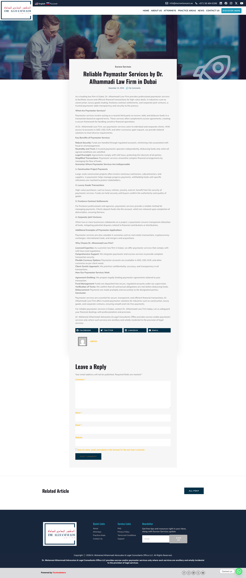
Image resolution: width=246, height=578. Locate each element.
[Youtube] (203, 573)
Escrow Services (123, 66)
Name (78, 413)
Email (78, 425)
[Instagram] (189, 573)
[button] (86, 330)
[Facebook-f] (184, 573)
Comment (80, 379)
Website (78, 437)
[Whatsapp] (238, 571)
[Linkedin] (193, 573)
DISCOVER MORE (231, 11)
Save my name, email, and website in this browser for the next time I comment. (111, 450)
